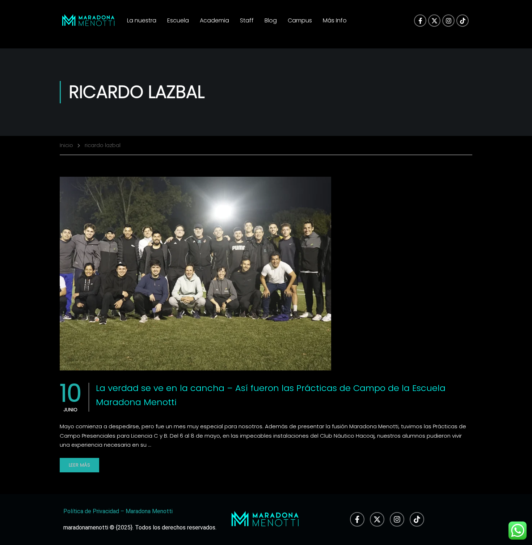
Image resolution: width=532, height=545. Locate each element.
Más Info (335, 20)
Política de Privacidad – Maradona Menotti (118, 511)
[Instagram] (448, 20)
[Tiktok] (462, 20)
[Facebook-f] (420, 20)
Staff (247, 20)
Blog (271, 20)
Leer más (79, 465)
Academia (214, 20)
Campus (300, 20)
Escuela (178, 20)
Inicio (66, 145)
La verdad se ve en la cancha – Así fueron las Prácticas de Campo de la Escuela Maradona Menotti (271, 395)
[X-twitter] (434, 20)
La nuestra (141, 20)
